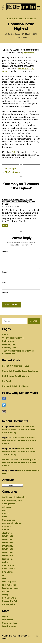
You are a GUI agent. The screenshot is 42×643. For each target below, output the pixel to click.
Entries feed (7, 620)
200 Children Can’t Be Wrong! (16, 376)
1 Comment (22, 37)
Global (5, 562)
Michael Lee (7, 459)
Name (5, 272)
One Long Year (9, 344)
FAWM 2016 (7, 539)
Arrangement (8, 504)
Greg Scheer (15, 34)
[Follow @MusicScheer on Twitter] (21, 405)
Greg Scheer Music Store (14, 338)
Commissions (8, 520)
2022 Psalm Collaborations (14, 497)
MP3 (14, 152)
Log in (5, 616)
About (5, 334)
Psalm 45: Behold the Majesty (15, 386)
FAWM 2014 (7, 536)
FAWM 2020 (7, 549)
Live (4, 578)
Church (9, 18)
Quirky (5, 594)
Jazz (4, 575)
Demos (5, 530)
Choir (4, 510)
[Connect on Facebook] (21, 398)
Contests (6, 526)
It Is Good (6, 381)
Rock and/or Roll (9, 601)
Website (5, 293)
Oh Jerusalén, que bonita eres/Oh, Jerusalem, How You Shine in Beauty (19, 430)
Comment (6, 251)
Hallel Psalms (8, 568)
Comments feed (9, 623)
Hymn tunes (7, 572)
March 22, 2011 (31, 34)
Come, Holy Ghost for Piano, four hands (20, 371)
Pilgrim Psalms (9, 585)
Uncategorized (9, 604)
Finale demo (7, 559)
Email (5, 282)
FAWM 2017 (7, 543)
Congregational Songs (25, 18)
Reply (5, 225)
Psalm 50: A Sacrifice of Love (15, 366)
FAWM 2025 (7, 555)
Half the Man (8, 341)
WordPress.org (9, 626)
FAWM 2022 (7, 552)
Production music (10, 588)
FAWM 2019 (7, 546)
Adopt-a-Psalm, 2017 (12, 500)
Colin (4, 517)
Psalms (5, 591)
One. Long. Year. (9, 581)
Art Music (6, 507)
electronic (7, 533)
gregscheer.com (29, 52)
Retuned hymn (9, 598)
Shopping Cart (9, 347)
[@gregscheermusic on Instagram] (21, 411)
